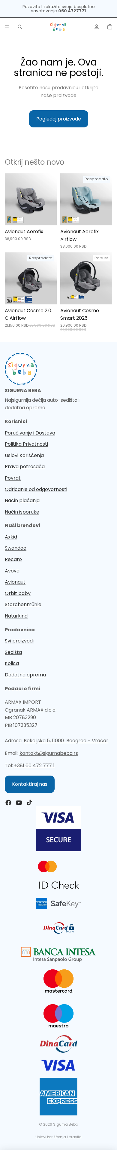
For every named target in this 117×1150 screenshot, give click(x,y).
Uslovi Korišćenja (24, 455)
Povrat (13, 477)
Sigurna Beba (65, 1124)
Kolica (12, 663)
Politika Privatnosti (26, 444)
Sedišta (13, 652)
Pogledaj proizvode (58, 118)
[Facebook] (8, 802)
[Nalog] (96, 26)
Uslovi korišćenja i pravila (58, 1136)
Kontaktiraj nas (29, 784)
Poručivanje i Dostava (30, 432)
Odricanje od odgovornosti (36, 489)
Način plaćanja (22, 500)
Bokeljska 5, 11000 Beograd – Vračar (66, 740)
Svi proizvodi (19, 640)
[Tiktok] (29, 802)
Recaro (13, 559)
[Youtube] (18, 802)
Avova (12, 570)
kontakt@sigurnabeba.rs (49, 753)
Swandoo (15, 547)
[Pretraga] (19, 26)
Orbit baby (18, 593)
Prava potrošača (25, 466)
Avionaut (15, 581)
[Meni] (7, 27)
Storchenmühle (23, 604)
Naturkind (16, 615)
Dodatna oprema (25, 674)
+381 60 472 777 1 (34, 765)
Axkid (11, 536)
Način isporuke (22, 511)
